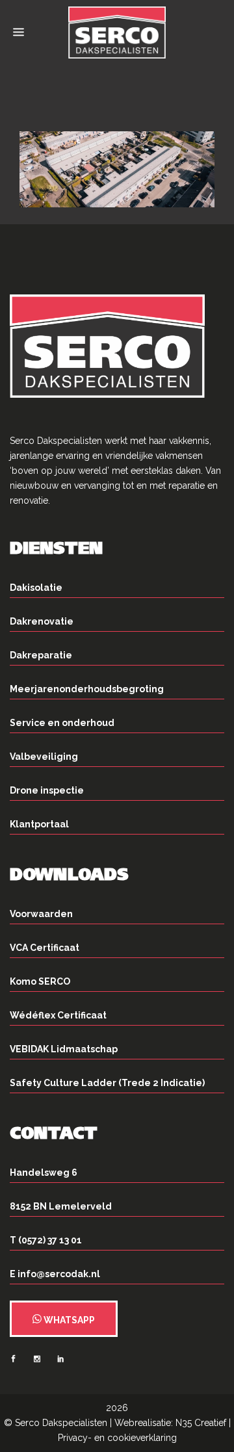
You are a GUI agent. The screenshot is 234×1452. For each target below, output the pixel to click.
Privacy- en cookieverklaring (117, 1438)
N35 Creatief (201, 1423)
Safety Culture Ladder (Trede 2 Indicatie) (107, 1083)
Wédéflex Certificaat (58, 1015)
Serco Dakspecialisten (61, 1423)
